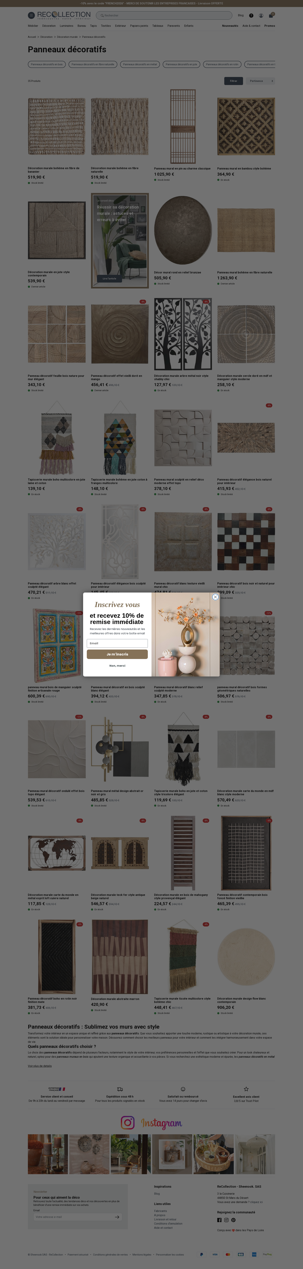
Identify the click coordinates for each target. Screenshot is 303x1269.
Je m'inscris (117, 654)
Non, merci (117, 666)
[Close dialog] (215, 597)
